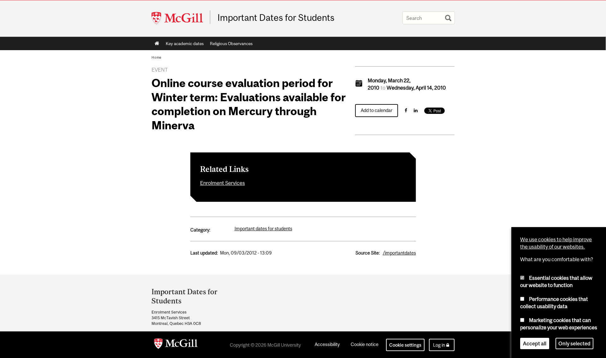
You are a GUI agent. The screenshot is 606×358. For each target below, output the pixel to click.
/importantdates (399, 252)
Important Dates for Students (276, 17)
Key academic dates (185, 43)
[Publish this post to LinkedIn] (416, 110)
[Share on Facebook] (406, 110)
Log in (439, 345)
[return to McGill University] (176, 345)
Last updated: (204, 252)
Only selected (574, 343)
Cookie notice (364, 344)
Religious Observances (231, 43)
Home (157, 43)
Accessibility (327, 344)
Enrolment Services (222, 183)
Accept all (534, 343)
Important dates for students (263, 228)
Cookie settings (405, 345)
